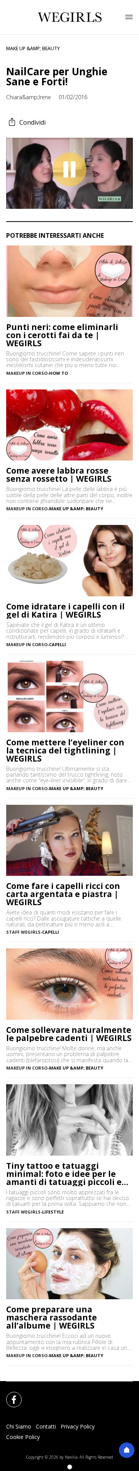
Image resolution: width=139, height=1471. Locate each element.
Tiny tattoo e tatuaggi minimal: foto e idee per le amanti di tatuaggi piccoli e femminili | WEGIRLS (64, 1174)
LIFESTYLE (53, 1212)
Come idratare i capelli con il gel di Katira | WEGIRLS (65, 611)
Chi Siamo (18, 1426)
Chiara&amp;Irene (28, 97)
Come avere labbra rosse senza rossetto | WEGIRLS (59, 475)
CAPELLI (57, 644)
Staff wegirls (23, 1212)
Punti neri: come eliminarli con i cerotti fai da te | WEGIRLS (62, 335)
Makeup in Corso (26, 373)
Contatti (46, 1426)
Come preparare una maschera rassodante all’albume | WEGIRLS (51, 1317)
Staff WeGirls (23, 932)
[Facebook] (9, 1395)
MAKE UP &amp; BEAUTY (33, 48)
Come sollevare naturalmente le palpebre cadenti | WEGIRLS (69, 1034)
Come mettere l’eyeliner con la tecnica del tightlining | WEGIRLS (65, 750)
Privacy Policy (78, 1426)
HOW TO (58, 373)
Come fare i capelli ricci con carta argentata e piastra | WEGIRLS (63, 894)
